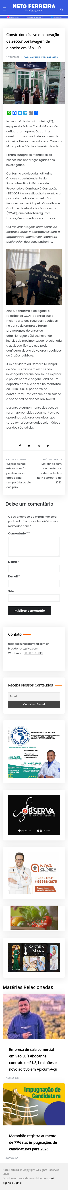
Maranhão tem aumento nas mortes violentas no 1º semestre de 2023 (49, 473)
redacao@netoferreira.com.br (28, 644)
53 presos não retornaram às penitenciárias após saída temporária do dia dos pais (18, 475)
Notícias (52, 57)
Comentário (18, 533)
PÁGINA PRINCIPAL (34, 57)
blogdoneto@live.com (23, 648)
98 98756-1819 (33, 653)
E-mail (14, 576)
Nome (13, 562)
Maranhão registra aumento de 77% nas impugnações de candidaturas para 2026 (33, 1143)
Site (11, 591)
